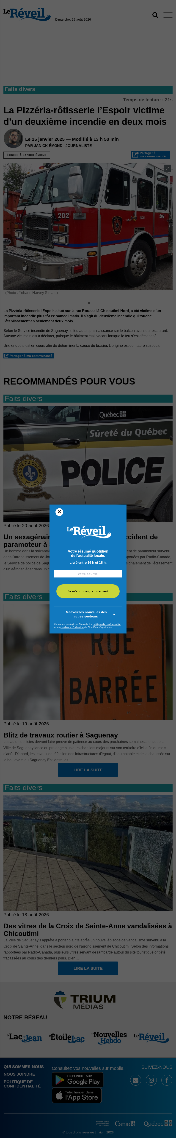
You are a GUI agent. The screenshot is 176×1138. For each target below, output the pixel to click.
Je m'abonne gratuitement (88, 591)
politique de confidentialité (107, 624)
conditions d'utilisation (72, 627)
